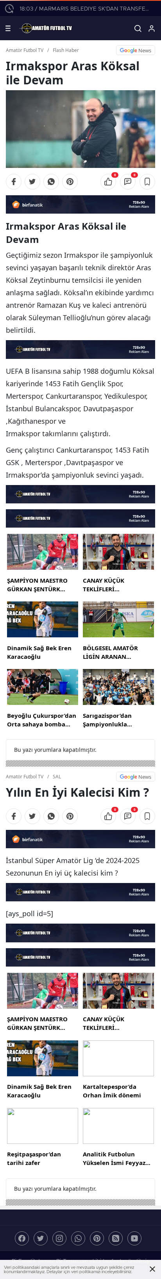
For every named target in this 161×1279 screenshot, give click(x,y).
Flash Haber (66, 50)
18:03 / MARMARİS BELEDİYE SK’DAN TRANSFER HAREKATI (85, 9)
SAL (57, 776)
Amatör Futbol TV (24, 50)
